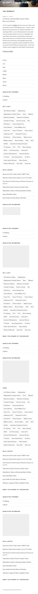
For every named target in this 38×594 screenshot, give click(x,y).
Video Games (23, 160)
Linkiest (5, 100)
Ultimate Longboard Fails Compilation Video (16, 483)
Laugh (4, 71)
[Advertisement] (11, 211)
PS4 (19, 147)
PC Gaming (7, 147)
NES (32, 140)
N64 (27, 140)
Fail (28, 121)
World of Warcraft (9, 163)
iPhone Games (17, 137)
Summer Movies (24, 154)
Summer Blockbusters (10, 154)
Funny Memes (8, 127)
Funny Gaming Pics (18, 124)
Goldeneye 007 (8, 134)
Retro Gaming (27, 147)
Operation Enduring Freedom (18, 144)
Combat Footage (9, 121)
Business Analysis (9, 117)
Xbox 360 (20, 163)
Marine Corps (28, 137)
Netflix (6, 144)
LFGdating (6, 96)
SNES (5, 150)
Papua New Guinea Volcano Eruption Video (16, 187)
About (4, 85)
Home (4, 60)
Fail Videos (7, 124)
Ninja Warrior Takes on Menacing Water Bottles (17, 191)
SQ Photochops (14, 150)
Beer (24, 114)
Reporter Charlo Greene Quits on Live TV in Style (17, 178)
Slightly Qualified (15, 2)
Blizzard (30, 114)
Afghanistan (21, 111)
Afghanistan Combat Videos (12, 114)
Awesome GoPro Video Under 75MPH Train (16, 174)
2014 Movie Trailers (10, 111)
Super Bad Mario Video (10, 194)
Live (4, 64)
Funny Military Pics (20, 127)
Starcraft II (24, 150)
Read (4, 78)
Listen (4, 82)
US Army (27, 157)
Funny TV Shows (17, 130)
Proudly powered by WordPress (12, 589)
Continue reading (8, 51)
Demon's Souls (20, 121)
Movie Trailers (19, 140)
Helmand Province (21, 134)
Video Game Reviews (10, 160)
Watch (5, 74)
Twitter (15, 25)
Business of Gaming (23, 117)
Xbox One (28, 163)
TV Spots (6, 157)
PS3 (14, 147)
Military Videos (8, 140)
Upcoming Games (17, 157)
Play (4, 67)
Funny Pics (7, 130)
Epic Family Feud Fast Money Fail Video (14, 198)
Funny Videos (29, 130)
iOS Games (7, 137)
